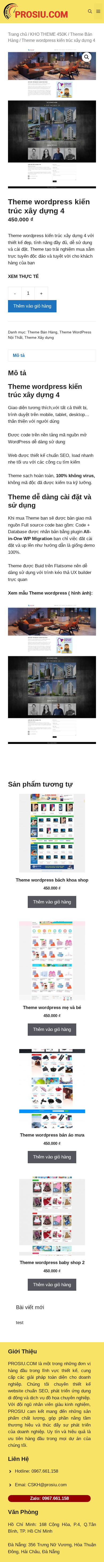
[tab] (52, 356)
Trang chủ (17, 34)
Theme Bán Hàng (42, 332)
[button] (90, 11)
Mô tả (19, 355)
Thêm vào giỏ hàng (32, 306)
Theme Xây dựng (39, 338)
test (19, 1322)
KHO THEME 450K (48, 34)
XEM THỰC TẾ (24, 276)
